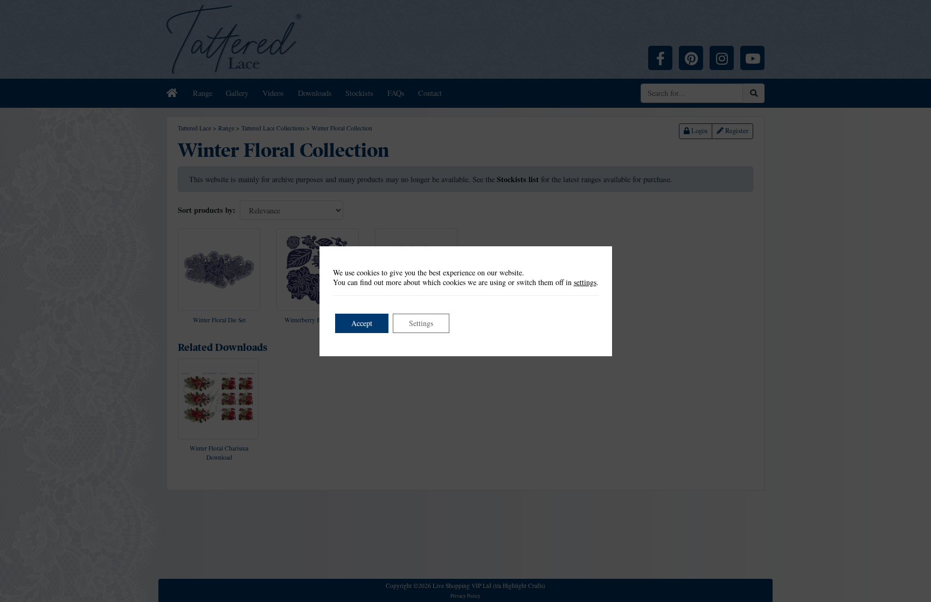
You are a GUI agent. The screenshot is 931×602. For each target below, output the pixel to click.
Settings (421, 323)
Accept (361, 323)
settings (585, 282)
